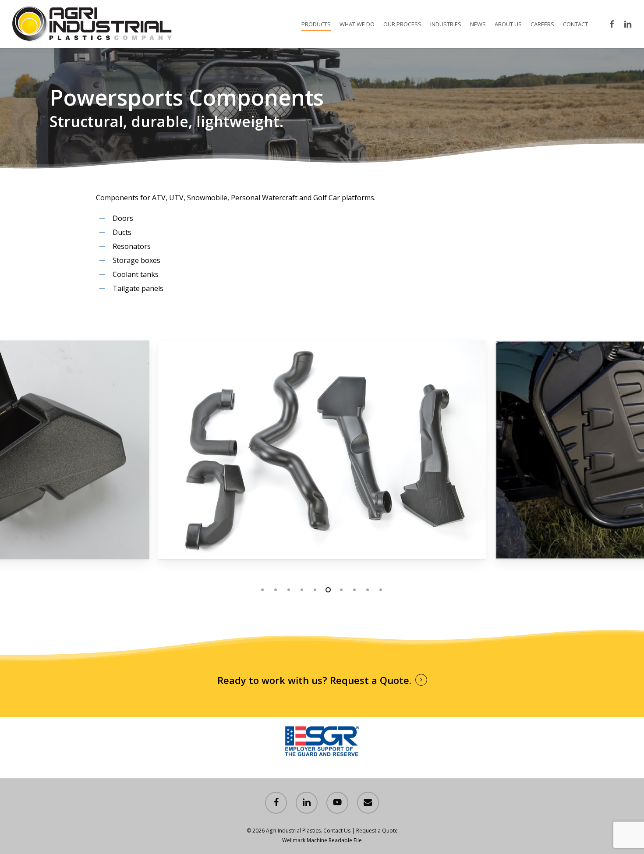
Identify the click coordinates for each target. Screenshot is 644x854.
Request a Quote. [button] (370, 680)
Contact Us (336, 830)
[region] (322, 450)
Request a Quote (377, 830)
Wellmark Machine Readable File (322, 840)
